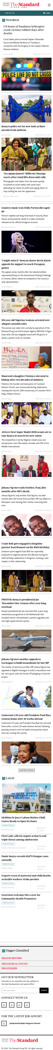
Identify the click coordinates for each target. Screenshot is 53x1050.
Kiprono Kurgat (9, 830)
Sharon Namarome (12, 196)
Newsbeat (12, 20)
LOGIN (47, 13)
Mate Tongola (8, 868)
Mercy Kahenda (9, 888)
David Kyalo (7, 343)
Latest (10, 778)
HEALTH (10, 13)
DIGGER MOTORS (11, 958)
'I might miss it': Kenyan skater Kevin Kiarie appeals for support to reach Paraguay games (26, 264)
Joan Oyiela (9, 54)
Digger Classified (17, 950)
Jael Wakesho (8, 287)
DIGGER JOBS (9, 968)
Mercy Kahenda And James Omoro (15, 848)
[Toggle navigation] (49, 5)
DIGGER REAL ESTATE (14, 963)
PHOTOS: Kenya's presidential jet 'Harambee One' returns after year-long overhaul (23, 603)
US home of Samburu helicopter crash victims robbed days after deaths (23, 30)
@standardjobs (19, 1023)
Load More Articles (26, 770)
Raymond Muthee (10, 227)
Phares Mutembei (9, 907)
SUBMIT (44, 990)
